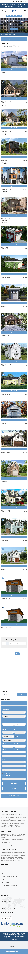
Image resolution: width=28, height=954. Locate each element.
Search (14, 784)
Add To (24, 73)
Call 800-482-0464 (14, 16)
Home (2, 34)
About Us (4, 879)
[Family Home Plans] (14, 11)
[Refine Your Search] (21, 952)
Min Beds (4, 729)
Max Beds (16, 729)
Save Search (14, 796)
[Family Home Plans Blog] (26, 1)
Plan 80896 (6, 102)
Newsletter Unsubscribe (7, 888)
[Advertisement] (14, 672)
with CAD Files (6, 775)
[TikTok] (23, 1)
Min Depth (4, 749)
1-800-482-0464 (7, 904)
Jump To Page (13, 651)
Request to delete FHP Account (9, 891)
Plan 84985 (6, 219)
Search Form (14, 39)
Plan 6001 (14, 29)
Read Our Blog (5, 882)
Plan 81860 (5, 452)
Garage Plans (8, 34)
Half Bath (18, 736)
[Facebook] (16, 1)
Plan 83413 (5, 511)
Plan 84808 (6, 365)
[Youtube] (21, 1)
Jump (17, 653)
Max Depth (16, 749)
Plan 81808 (5, 423)
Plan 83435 (6, 569)
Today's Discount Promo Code (9, 885)
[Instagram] (18, 1)
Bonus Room (6, 773)
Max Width (16, 743)
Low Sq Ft (4, 721)
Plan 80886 (6, 131)
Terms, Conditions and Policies (9, 876)
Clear (14, 788)
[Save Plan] (3, 52)
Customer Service (6, 871)
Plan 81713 (5, 248)
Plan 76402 (6, 628)
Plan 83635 (6, 306)
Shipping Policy (5, 873)
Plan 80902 (6, 160)
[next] (24, 643)
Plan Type (4, 759)
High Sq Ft (16, 721)
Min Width (4, 743)
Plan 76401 (5, 599)
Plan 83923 (5, 336)
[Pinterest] (14, 1)
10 (21, 643)
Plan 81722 (5, 277)
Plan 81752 (5, 394)
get (22, 694)
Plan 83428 (6, 540)
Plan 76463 (6, 190)
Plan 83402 (6, 482)
